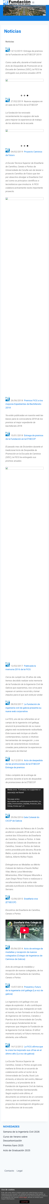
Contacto (9, 1170)
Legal (19, 1170)
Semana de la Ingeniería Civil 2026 (21, 1131)
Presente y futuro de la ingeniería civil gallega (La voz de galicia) (24, 990)
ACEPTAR (24, 1202)
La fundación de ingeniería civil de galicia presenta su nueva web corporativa (23, 708)
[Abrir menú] (33, 3)
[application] (24, 799)
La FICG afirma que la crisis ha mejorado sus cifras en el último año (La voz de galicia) (24, 1050)
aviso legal (23, 1197)
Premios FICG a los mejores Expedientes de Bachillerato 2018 (24, 404)
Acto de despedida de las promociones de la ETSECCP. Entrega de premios (24, 764)
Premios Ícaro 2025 (13, 1145)
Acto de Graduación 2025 (16, 1150)
